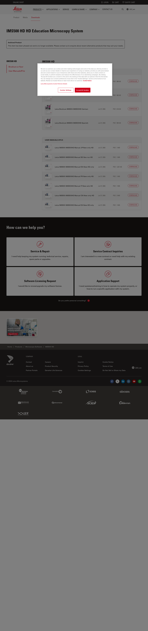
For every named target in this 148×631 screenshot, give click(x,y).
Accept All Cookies (82, 90)
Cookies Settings (65, 90)
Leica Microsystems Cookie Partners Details (54, 84)
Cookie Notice (87, 80)
